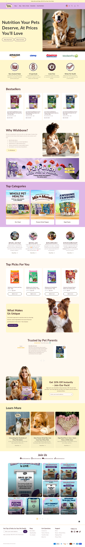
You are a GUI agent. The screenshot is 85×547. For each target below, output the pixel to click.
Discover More (13, 325)
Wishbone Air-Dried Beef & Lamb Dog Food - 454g (51, 288)
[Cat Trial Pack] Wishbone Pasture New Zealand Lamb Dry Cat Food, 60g (51, 113)
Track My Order (45, 534)
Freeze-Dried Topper (42, 222)
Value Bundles (33, 532)
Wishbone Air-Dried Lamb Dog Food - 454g (14, 288)
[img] (37, 343)
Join (25, 531)
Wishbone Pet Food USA (10, 543)
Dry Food (18, 222)
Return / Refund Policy (60, 532)
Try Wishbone (11, 150)
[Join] (71, 394)
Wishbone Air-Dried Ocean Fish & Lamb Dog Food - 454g (32, 288)
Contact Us (44, 530)
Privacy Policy (58, 537)
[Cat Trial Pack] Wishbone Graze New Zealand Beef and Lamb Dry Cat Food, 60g (14, 113)
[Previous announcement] (6, 1)
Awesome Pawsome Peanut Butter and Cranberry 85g (69, 288)
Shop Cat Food (20, 39)
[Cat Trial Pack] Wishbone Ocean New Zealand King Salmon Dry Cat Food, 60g (33, 113)
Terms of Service (45, 532)
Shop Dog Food (8, 39)
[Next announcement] (78, 1)
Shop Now (14, 252)
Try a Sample (32, 534)
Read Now (17, 445)
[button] (72, 5)
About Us (44, 537)
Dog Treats (67, 222)
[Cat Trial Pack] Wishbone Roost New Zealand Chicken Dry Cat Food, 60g (70, 113)
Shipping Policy (58, 534)
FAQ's (56, 530)
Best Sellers (32, 530)
